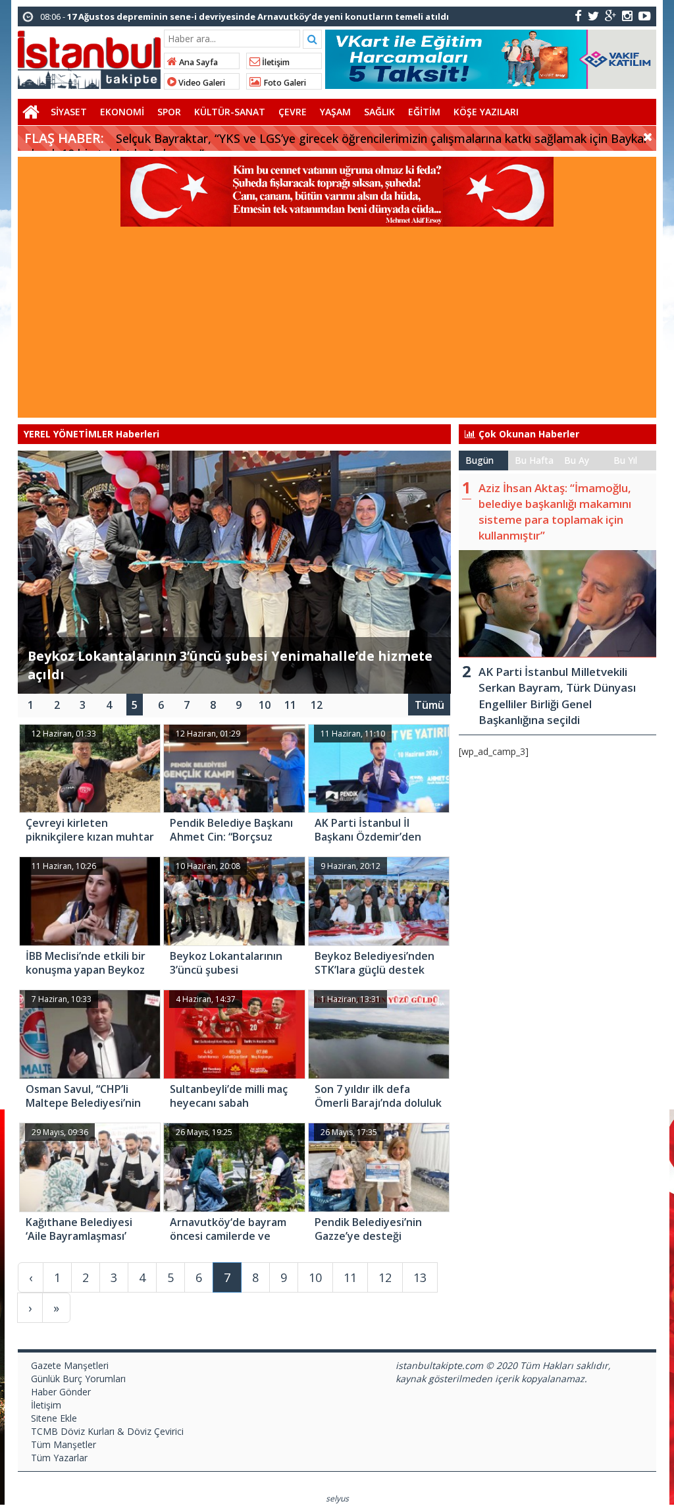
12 (317, 705)
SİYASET (69, 111)
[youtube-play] (644, 15)
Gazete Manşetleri (70, 1365)
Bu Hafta (534, 460)
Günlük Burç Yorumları (78, 1378)
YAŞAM (335, 111)
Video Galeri (200, 82)
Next (440, 566)
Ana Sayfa (197, 62)
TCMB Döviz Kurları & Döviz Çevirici (107, 1431)
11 (290, 705)
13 (420, 1277)
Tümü (429, 705)
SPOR (169, 111)
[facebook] (578, 15)
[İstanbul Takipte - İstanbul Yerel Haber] (89, 57)
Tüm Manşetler (63, 1444)
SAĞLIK (379, 111)
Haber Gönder (61, 1391)
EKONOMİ (122, 111)
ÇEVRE (292, 111)
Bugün (479, 460)
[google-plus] (610, 15)
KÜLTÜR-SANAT (229, 111)
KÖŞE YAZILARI (486, 111)
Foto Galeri (283, 82)
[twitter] (593, 15)
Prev (28, 566)
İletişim (275, 62)
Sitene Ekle (54, 1418)
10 (265, 705)
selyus (337, 1498)
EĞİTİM (424, 111)
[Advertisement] (337, 325)
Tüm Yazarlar (59, 1457)
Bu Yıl (625, 460)
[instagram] (627, 15)
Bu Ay (576, 460)
